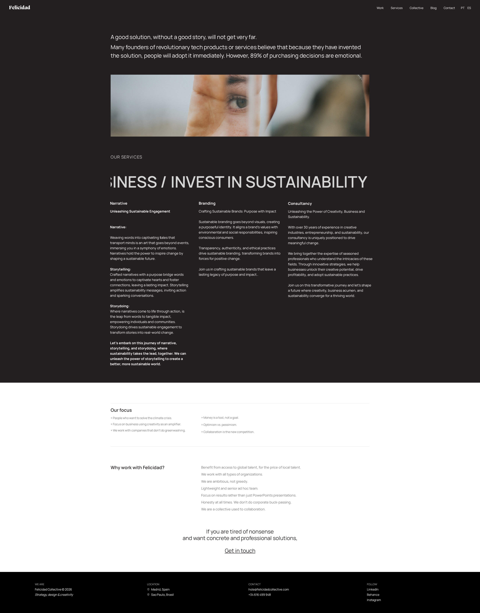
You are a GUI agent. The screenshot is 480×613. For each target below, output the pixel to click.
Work (380, 8)
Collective (416, 8)
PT (463, 8)
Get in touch (240, 550)
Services (397, 8)
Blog (433, 8)
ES (469, 8)
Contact (449, 8)
